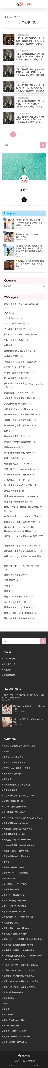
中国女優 (9, 345)
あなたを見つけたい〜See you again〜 (22, 306)
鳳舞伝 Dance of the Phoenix (20, 613)
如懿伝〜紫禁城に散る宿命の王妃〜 (22, 414)
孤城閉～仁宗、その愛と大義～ (20, 420)
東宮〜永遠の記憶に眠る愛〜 (19, 474)
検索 (43, 145)
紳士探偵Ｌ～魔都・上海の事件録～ (22, 522)
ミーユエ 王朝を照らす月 (17, 329)
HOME (25, 1055)
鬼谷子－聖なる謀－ (15, 602)
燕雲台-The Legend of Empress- (21, 496)
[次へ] (35, 134)
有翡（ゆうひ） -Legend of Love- (21, 469)
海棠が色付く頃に (14, 491)
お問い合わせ (9, 659)
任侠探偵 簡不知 (13, 356)
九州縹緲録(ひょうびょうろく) (19, 351)
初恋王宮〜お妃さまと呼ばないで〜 (22, 362)
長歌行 (8, 586)
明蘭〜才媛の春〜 (14, 458)
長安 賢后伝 (11, 580)
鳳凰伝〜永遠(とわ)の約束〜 (18, 607)
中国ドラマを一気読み (16, 340)
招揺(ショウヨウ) (13, 447)
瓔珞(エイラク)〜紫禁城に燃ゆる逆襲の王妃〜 (23, 509)
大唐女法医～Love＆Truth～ (19, 393)
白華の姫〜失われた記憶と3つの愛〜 (22, 516)
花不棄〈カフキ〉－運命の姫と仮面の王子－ (23, 538)
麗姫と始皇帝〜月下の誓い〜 (19, 618)
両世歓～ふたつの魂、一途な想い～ (22, 334)
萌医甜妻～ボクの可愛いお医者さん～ (23, 551)
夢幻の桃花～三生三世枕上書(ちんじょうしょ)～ (24, 385)
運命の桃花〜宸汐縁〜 (16, 575)
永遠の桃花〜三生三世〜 (17, 480)
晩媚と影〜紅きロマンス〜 (18, 464)
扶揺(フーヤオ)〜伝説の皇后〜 (19, 442)
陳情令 (8, 591)
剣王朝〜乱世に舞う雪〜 (17, 367)
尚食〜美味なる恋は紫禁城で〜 (20, 425)
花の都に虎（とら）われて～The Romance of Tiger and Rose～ (20, 529)
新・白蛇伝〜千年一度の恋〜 (19, 453)
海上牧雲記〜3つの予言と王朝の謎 (21, 485)
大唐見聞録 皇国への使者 (17, 404)
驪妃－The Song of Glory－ (18, 596)
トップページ (9, 664)
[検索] (43, 641)
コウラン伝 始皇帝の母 (16, 323)
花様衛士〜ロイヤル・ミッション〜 (22, 545)
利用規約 (7, 670)
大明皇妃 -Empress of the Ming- (21, 409)
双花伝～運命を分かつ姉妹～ (19, 373)
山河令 (8, 431)
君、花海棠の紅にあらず (17, 378)
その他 (9, 313)
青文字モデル (14, 318)
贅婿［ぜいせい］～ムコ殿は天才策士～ (22, 567)
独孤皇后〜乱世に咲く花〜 (18, 502)
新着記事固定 (9, 675)
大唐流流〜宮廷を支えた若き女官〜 (22, 398)
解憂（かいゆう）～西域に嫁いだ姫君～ (22, 558)
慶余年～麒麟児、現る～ (17, 436)
